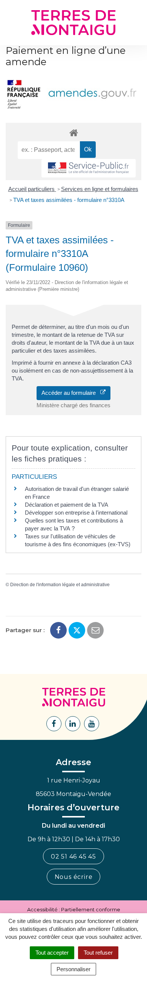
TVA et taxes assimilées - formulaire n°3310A (68, 200)
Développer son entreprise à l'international (76, 512)
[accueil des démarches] (73, 132)
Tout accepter (52, 952)
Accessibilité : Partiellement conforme (73, 909)
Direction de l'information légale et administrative (60, 584)
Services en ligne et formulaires (99, 189)
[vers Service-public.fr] (88, 168)
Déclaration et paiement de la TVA (66, 504)
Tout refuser (98, 952)
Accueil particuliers (32, 189)
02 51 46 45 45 (73, 856)
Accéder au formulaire (70, 393)
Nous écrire (74, 876)
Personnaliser (73, 969)
